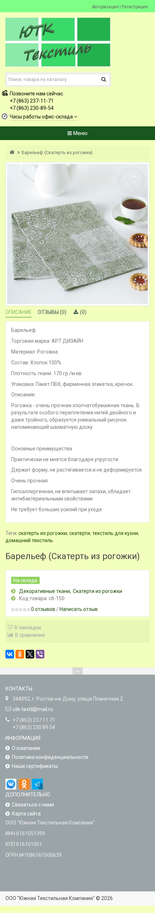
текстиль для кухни (115, 533)
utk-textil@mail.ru (33, 709)
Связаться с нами (33, 805)
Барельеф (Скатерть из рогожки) (57, 152)
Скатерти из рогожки (97, 591)
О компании (26, 748)
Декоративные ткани (44, 591)
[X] (30, 654)
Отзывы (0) (52, 312)
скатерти (79, 533)
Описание (18, 312)
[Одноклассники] (19, 654)
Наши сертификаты (35, 766)
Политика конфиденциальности (50, 757)
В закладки (27, 627)
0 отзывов (43, 609)
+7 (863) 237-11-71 (32, 101)
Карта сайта (26, 814)
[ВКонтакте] (9, 654)
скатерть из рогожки (42, 533)
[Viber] (40, 654)
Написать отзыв (78, 609)
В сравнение (30, 635)
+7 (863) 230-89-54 (32, 108)
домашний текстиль (29, 540)
